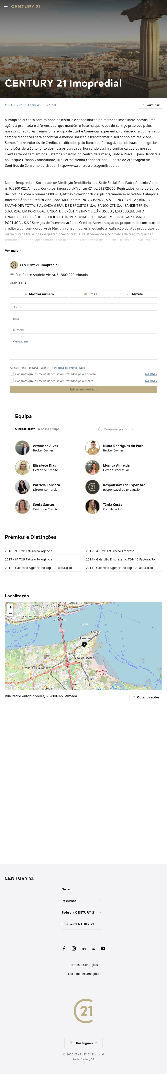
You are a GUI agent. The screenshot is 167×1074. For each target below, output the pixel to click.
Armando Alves (45, 446)
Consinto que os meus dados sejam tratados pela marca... (55, 380)
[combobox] (83, 1043)
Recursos (69, 900)
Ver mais (11, 250)
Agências (34, 105)
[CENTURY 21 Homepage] (31, 878)
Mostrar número (41, 294)
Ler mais (151, 373)
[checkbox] (12, 374)
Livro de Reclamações (83, 974)
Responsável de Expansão (124, 485)
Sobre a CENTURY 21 (79, 912)
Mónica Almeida (116, 465)
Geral (66, 889)
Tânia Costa (112, 504)
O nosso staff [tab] (25, 429)
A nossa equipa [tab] (48, 429)
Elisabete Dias (44, 465)
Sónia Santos (44, 504)
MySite (137, 294)
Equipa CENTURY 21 (78, 924)
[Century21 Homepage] (26, 6)
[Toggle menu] (5, 6)
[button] (84, 644)
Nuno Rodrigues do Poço (123, 446)
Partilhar (152, 105)
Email (93, 294)
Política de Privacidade (69, 368)
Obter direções (148, 697)
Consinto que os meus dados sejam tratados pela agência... (56, 374)
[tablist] (83, 429)
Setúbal (50, 105)
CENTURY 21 (14, 105)
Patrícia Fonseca (46, 485)
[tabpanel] (83, 475)
